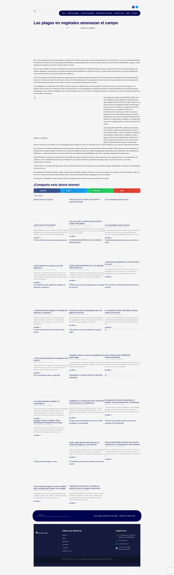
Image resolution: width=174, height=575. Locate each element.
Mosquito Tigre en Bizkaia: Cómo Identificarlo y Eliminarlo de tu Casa (48, 422)
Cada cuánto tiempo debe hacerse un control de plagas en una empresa (84, 443)
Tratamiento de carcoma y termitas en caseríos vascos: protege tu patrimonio (84, 487)
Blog (127, 13)
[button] (47, 190)
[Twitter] (136, 7)
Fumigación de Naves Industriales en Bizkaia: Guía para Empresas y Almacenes (122, 401)
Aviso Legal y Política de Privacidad (105, 516)
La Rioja (65, 547)
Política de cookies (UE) (127, 516)
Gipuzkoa (65, 541)
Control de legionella (87, 13)
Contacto (134, 13)
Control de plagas (73, 13)
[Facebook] (133, 7)
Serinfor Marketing (132, 569)
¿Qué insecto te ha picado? (45, 225)
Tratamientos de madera (104, 13)
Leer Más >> (37, 237)
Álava (64, 538)
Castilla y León (67, 551)
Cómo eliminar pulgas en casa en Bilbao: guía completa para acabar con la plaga (50, 487)
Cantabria (65, 544)
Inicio (63, 13)
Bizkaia (64, 535)
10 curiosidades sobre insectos (117, 225)
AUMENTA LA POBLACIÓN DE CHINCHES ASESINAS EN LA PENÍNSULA (87, 402)
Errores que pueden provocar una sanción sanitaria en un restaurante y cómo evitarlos (122, 443)
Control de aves (119, 13)
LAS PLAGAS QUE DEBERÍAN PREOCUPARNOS (117, 356)
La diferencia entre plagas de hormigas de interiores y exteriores (50, 311)
